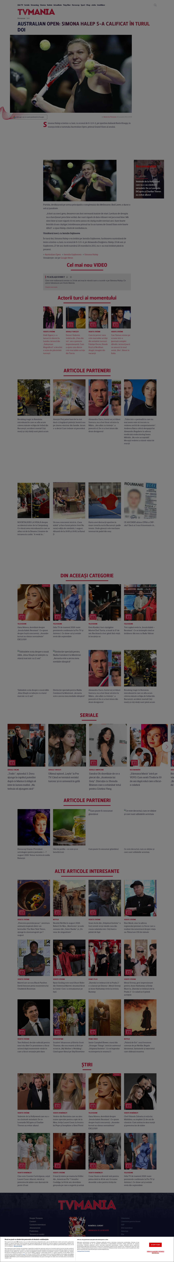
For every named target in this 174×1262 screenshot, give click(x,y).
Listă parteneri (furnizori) (83, 1251)
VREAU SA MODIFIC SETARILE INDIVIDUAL (155, 1252)
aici (24, 1254)
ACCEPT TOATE (155, 1244)
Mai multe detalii (18, 1246)
